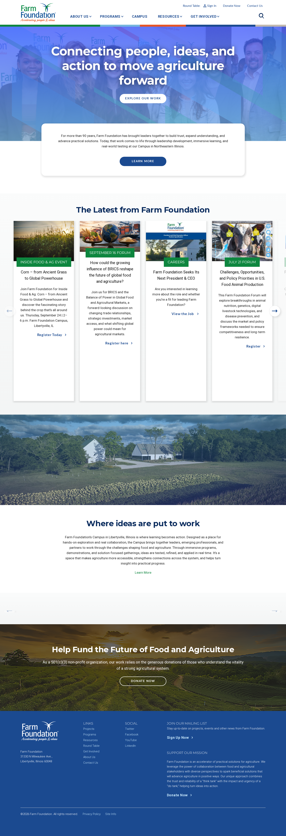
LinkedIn (130, 746)
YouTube (131, 740)
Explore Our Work (143, 98)
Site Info (110, 814)
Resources (168, 16)
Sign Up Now (178, 737)
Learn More (143, 161)
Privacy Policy (92, 814)
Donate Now (231, 5)
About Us (79, 16)
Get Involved (203, 16)
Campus (139, 16)
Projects (88, 729)
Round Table (91, 746)
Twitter (129, 729)
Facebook (131, 734)
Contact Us (255, 5)
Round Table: (199, 5)
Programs (110, 16)
